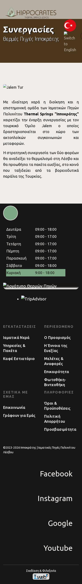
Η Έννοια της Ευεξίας (55, 348)
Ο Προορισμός (57, 337)
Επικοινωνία (14, 407)
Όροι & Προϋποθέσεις (57, 405)
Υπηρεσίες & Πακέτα (14, 348)
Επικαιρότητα (56, 371)
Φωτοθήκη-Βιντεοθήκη (55, 382)
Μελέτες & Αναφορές (53, 361)
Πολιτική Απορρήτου (54, 418)
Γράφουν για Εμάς (19, 415)
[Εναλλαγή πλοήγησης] (9, 36)
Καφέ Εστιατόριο (19, 358)
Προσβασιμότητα (60, 429)
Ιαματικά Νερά (16, 337)
